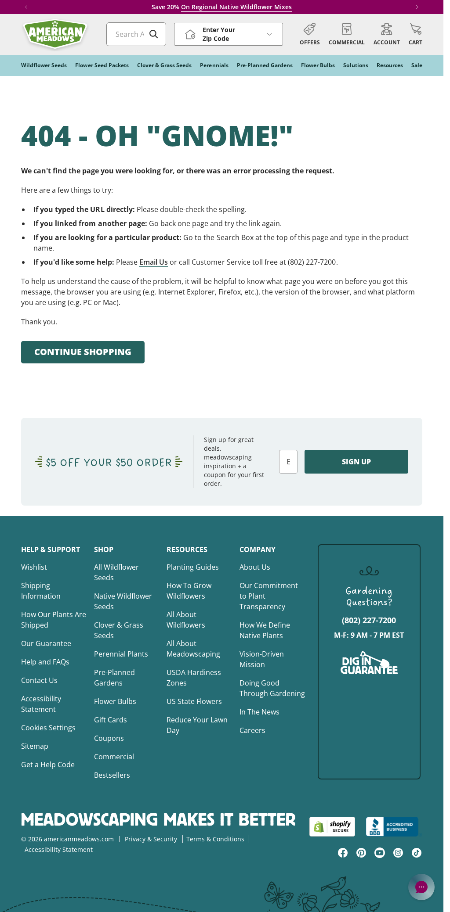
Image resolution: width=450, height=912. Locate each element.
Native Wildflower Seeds (123, 601)
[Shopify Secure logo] (332, 827)
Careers (252, 730)
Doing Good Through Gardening (272, 688)
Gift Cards (110, 720)
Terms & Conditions (215, 839)
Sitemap (34, 746)
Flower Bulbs (115, 701)
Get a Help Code (48, 764)
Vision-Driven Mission (262, 659)
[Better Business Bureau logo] (394, 827)
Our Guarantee (46, 643)
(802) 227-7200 (369, 620)
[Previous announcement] (26, 7)
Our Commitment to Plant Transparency (269, 596)
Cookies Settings (48, 727)
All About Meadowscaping (193, 649)
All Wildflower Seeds (116, 572)
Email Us (153, 262)
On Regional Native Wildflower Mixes (236, 7)
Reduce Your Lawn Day (197, 725)
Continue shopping (82, 352)
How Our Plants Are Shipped (53, 620)
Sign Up (356, 462)
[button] (415, 34)
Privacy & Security (151, 839)
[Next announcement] (417, 7)
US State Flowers (194, 701)
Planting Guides (193, 567)
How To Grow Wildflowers (189, 591)
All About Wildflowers (186, 620)
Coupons (109, 738)
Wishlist (34, 567)
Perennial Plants (121, 654)
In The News (259, 712)
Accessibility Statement (41, 704)
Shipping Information (41, 591)
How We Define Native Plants (265, 630)
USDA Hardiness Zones (194, 678)
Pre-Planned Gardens (114, 678)
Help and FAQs (45, 662)
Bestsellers (112, 775)
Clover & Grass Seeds (118, 630)
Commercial (114, 756)
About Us (255, 567)
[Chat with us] (421, 887)
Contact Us (39, 680)
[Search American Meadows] (153, 34)
